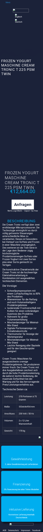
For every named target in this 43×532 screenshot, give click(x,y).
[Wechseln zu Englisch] (19, 15)
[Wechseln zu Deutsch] (19, 21)
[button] (6, 2)
